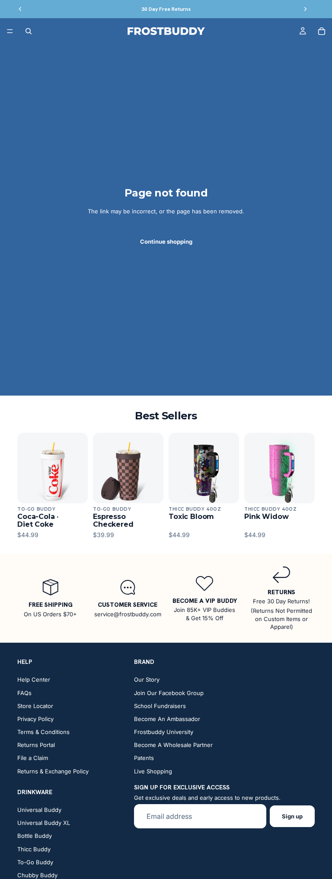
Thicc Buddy (34, 849)
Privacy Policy (35, 718)
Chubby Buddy (37, 875)
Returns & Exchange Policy (53, 771)
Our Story (147, 679)
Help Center (33, 679)
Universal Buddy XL (43, 822)
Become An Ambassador (167, 718)
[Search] (28, 31)
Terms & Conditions (43, 731)
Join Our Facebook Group (169, 692)
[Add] (74, 490)
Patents (144, 758)
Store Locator (35, 705)
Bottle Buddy (34, 835)
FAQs (24, 692)
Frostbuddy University (163, 731)
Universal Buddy (39, 809)
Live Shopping (153, 771)
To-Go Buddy (35, 862)
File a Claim (32, 758)
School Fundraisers (160, 705)
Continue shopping (166, 241)
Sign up (292, 816)
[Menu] (10, 31)
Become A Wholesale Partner (173, 744)
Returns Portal (36, 744)
